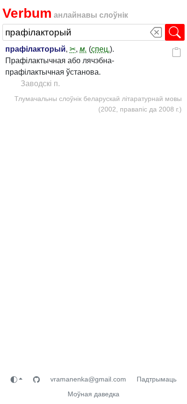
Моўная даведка (93, 394)
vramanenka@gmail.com (88, 379)
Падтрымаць (156, 379)
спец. (100, 49)
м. (83, 49)
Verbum (27, 13)
